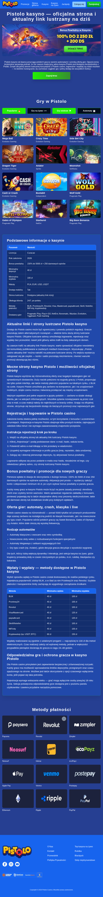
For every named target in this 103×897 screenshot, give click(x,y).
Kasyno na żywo (54, 4)
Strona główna (35, 4)
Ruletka (78, 851)
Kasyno (45, 4)
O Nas (50, 846)
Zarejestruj (94, 4)
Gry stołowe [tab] (64, 111)
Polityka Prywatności (56, 860)
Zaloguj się (79, 4)
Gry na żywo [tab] (39, 111)
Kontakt (50, 851)
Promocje (25, 4)
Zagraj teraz (51, 76)
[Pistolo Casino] (10, 4)
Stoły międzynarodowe (85, 860)
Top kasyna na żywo (84, 846)
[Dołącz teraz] (51, 40)
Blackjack (79, 856)
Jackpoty (66, 4)
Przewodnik (52, 856)
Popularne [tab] (14, 111)
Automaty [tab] (89, 111)
